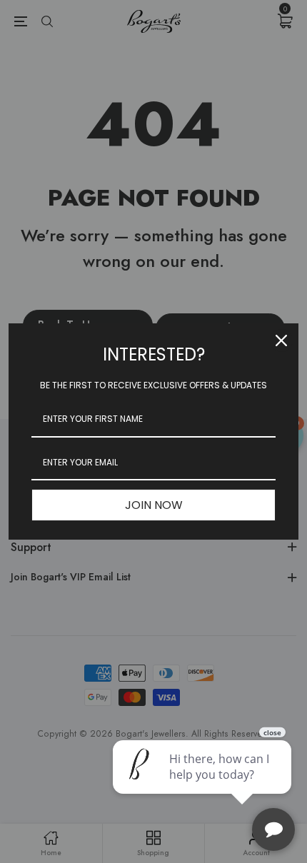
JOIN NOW (154, 505)
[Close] (281, 340)
